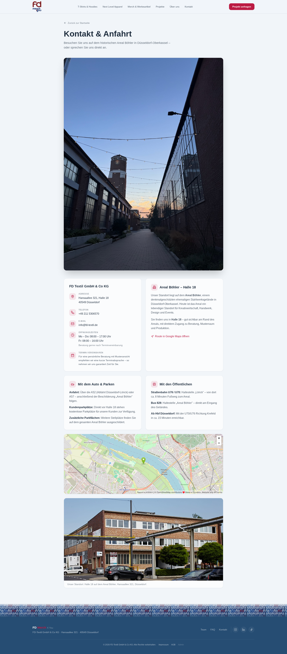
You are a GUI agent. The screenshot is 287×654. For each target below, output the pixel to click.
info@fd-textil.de (88, 325)
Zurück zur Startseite (79, 23)
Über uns (174, 6)
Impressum (164, 645)
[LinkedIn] (243, 630)
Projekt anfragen (241, 6)
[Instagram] (236, 630)
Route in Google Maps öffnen (172, 336)
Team (203, 629)
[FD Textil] (37, 6)
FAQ (212, 629)
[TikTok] (251, 630)
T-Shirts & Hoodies (87, 6)
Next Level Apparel (112, 6)
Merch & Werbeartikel (139, 6)
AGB (173, 645)
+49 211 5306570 (89, 313)
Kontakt (189, 6)
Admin (181, 645)
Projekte (160, 6)
